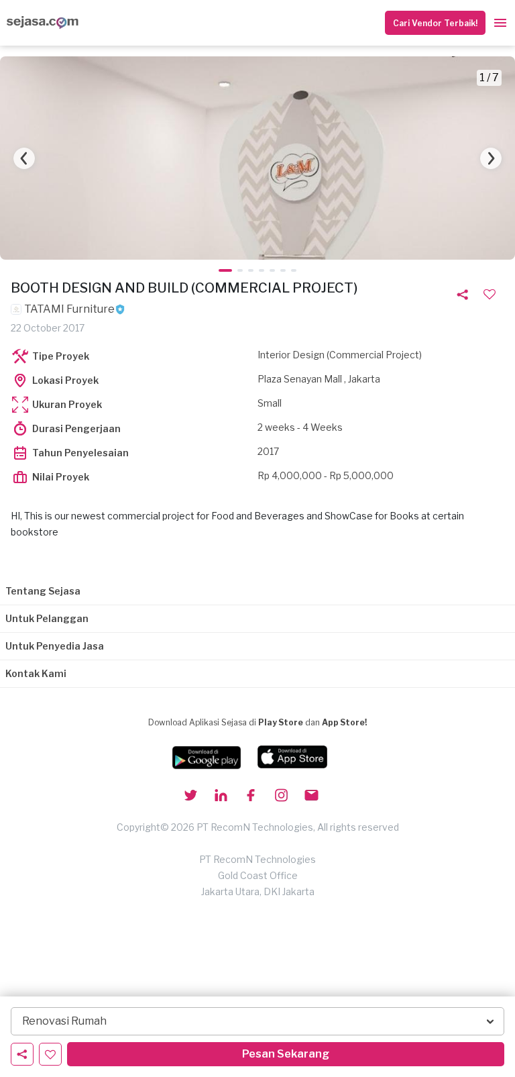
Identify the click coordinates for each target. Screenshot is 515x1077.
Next (491, 158)
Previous (24, 158)
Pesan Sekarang (285, 1053)
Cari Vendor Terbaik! (435, 23)
